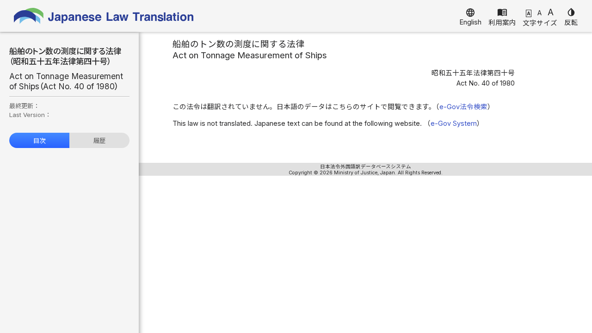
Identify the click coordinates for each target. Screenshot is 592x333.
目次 (39, 140)
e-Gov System (454, 123)
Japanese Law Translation (104, 16)
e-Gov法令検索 (463, 107)
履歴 (99, 140)
